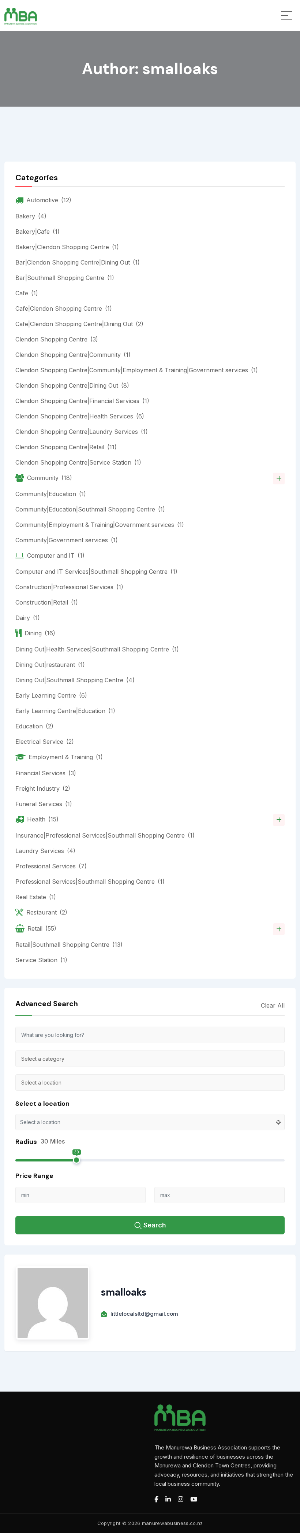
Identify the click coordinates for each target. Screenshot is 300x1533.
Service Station (41, 960)
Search (154, 1225)
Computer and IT (56, 555)
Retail (41, 928)
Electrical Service (44, 741)
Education (34, 726)
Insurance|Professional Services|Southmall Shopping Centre (105, 835)
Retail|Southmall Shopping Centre (69, 944)
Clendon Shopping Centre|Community (73, 354)
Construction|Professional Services (69, 587)
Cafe (26, 293)
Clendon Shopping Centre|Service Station (78, 462)
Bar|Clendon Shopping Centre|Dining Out (77, 262)
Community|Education (50, 494)
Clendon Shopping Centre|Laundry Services (81, 431)
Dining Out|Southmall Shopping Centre (75, 680)
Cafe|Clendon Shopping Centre (63, 308)
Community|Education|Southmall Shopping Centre (90, 509)
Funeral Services (43, 804)
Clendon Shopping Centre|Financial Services (82, 401)
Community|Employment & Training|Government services (99, 524)
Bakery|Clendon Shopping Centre (67, 247)
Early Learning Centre (51, 695)
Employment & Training (66, 757)
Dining (40, 633)
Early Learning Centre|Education (65, 710)
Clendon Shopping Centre (56, 339)
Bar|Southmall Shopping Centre (64, 277)
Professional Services (51, 866)
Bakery (30, 216)
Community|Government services (66, 540)
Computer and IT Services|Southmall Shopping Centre (96, 571)
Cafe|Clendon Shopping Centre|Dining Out (79, 324)
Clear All (273, 1005)
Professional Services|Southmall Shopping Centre (90, 881)
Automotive (48, 200)
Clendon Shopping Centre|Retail (66, 447)
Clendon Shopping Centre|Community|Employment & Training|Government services (136, 370)
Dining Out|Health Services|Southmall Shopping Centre (97, 649)
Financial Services (45, 773)
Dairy (27, 617)
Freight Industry (42, 788)
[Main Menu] (286, 15)
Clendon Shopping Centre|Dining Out (72, 385)
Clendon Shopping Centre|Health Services (79, 416)
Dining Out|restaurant (50, 664)
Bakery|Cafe (37, 231)
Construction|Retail (46, 602)
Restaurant (46, 912)
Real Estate (35, 897)
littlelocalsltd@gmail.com (144, 1313)
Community (49, 477)
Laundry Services (45, 850)
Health (43, 819)
